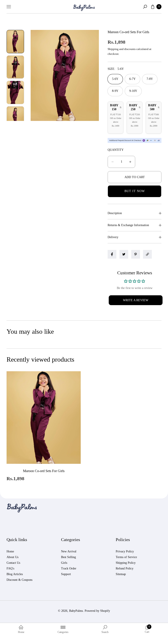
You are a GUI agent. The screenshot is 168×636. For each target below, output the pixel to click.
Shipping (113, 49)
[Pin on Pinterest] (135, 254)
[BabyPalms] (84, 6)
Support (66, 574)
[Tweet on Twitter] (123, 254)
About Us (12, 557)
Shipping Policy (126, 562)
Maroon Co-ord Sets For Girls (44, 471)
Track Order (68, 568)
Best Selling (68, 557)
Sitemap (121, 574)
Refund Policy (124, 568)
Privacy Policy (125, 551)
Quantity (116, 149)
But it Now (134, 191)
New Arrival (68, 551)
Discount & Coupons (19, 579)
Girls (64, 562)
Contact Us (13, 562)
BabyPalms (76, 610)
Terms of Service (126, 557)
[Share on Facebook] (112, 254)
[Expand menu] (9, 7)
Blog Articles (15, 574)
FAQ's (10, 568)
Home (10, 551)
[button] (145, 7)
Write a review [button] (135, 300)
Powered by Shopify (97, 610)
